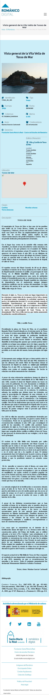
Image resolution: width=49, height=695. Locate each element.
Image (28, 100)
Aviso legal (24, 685)
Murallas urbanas (31, 208)
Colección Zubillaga (24, 675)
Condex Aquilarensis (24, 671)
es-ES (28, 117)
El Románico (10, 29)
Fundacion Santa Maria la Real (24, 649)
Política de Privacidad (24, 681)
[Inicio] (16, 10)
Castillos (5, 208)
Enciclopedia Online (24, 668)
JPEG (4, 108)
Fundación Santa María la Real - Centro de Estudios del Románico (24, 132)
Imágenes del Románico (24, 665)
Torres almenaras (7, 210)
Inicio (3, 29)
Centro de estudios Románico (25, 652)
